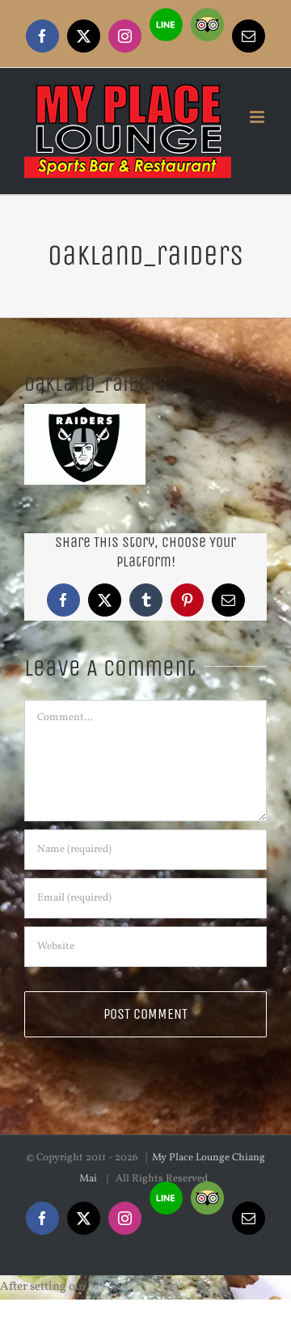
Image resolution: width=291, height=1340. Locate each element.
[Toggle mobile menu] (258, 116)
